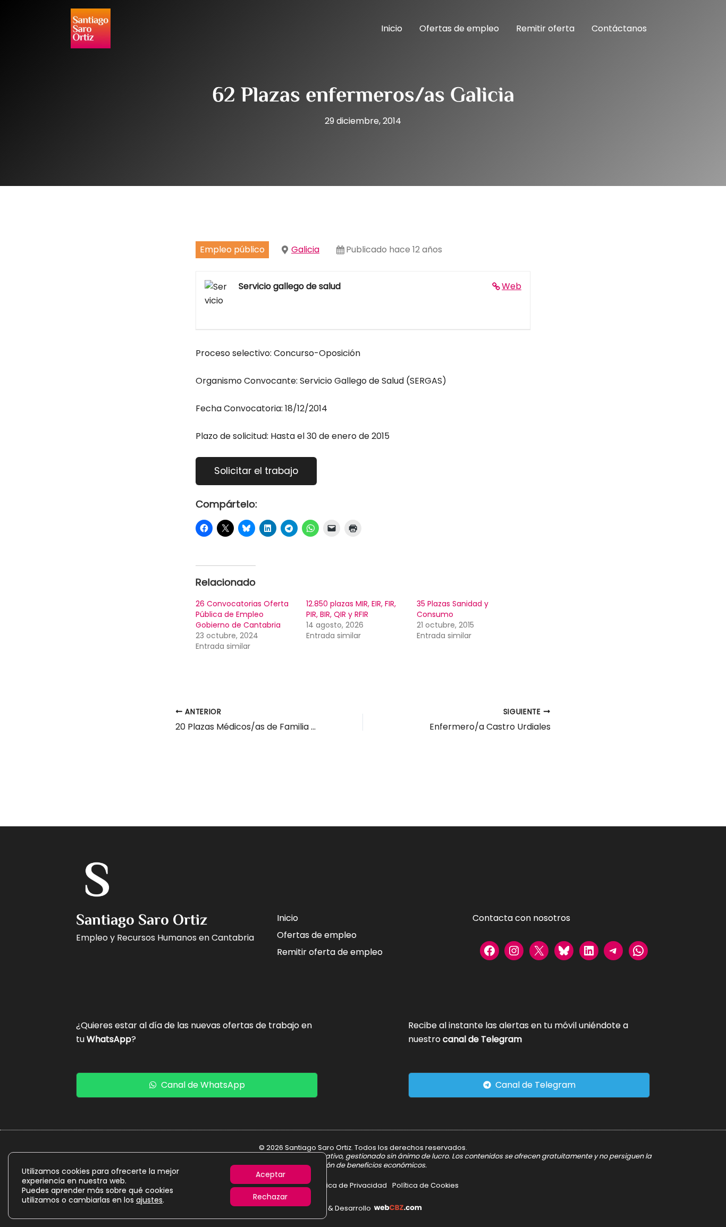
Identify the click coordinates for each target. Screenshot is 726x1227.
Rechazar (270, 1196)
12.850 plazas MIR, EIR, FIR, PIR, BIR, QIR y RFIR (351, 609)
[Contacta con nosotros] (521, 918)
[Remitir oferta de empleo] (330, 952)
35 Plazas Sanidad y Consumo (452, 609)
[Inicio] (287, 918)
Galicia (305, 249)
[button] (197, 1085)
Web (511, 286)
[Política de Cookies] (425, 1185)
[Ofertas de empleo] (317, 935)
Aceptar (270, 1174)
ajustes (149, 1200)
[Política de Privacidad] (349, 1185)
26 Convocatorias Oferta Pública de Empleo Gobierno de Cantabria (242, 614)
